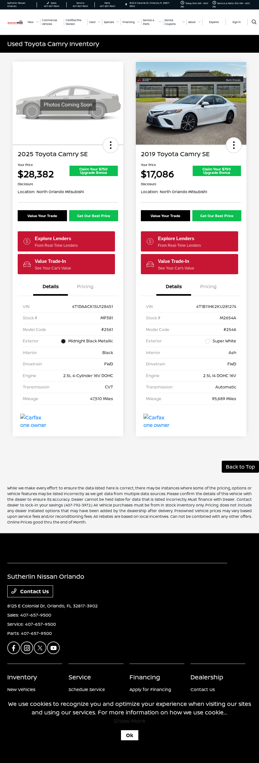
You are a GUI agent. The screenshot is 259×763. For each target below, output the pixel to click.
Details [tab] (51, 286)
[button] (110, 145)
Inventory (22, 677)
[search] (254, 22)
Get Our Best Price (93, 215)
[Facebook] (13, 648)
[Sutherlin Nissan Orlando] (15, 21)
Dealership (206, 677)
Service (80, 677)
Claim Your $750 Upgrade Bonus (93, 171)
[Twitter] (40, 648)
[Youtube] (53, 648)
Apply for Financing (150, 689)
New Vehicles (21, 689)
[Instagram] (27, 648)
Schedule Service (87, 689)
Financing (145, 677)
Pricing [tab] (85, 286)
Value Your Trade (42, 215)
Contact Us (34, 591)
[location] (126, 4)
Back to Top (240, 466)
